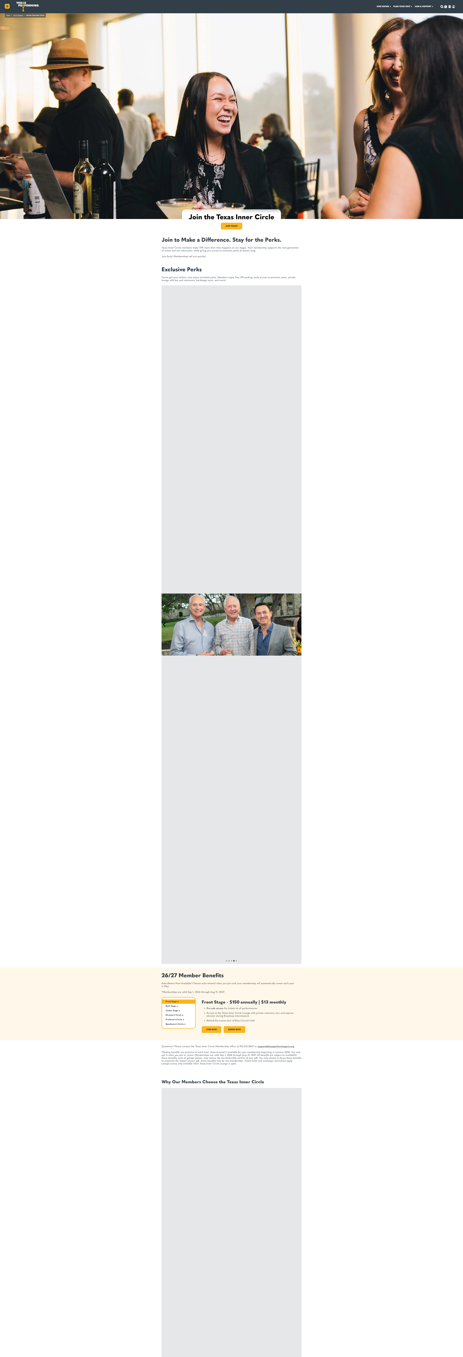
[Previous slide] (165, 625)
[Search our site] (442, 6)
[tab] (226, 960)
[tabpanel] (250, 1016)
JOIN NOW (211, 1029)
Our (383, 6)
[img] (449, 7)
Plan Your (401, 6)
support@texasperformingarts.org (276, 1046)
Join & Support (18, 15)
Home (8, 15)
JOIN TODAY (231, 226)
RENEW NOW (234, 1029)
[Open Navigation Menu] (7, 6)
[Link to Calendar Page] (445, 7)
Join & (423, 6)
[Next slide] (298, 625)
